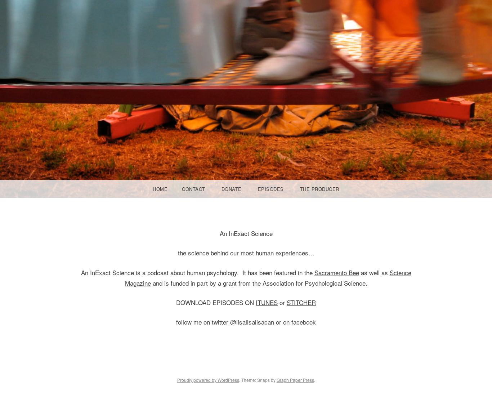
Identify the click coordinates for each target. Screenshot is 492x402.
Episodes (271, 189)
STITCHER (301, 302)
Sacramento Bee (336, 272)
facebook (303, 321)
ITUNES (267, 302)
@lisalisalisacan (252, 321)
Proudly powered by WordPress (208, 380)
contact (193, 189)
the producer (319, 189)
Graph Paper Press (295, 380)
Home (160, 189)
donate (232, 189)
